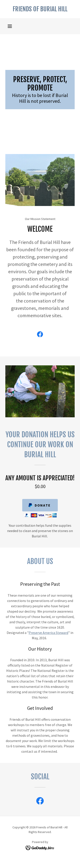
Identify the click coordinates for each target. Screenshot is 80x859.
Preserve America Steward (48, 632)
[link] (40, 9)
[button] (9, 26)
